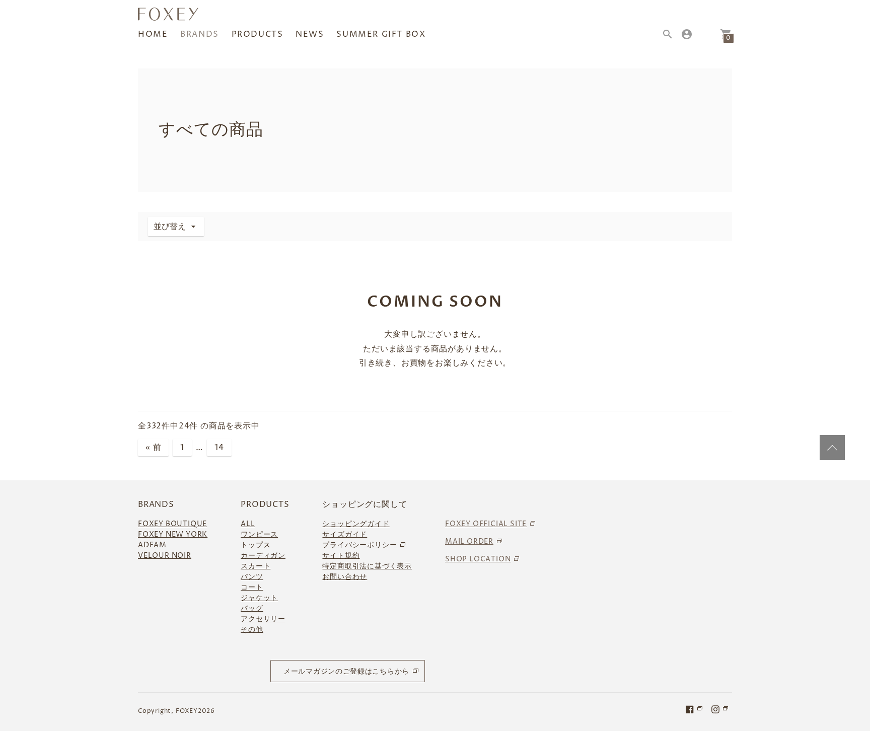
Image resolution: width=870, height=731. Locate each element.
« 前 (153, 447)
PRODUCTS (257, 34)
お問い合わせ (344, 576)
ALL (248, 524)
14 (219, 447)
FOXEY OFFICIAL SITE (486, 524)
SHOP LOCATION (478, 559)
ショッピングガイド (355, 524)
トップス (255, 545)
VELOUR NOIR (164, 555)
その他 (252, 629)
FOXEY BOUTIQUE (172, 524)
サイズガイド (344, 534)
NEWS (310, 34)
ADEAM (152, 545)
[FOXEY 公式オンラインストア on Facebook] (695, 708)
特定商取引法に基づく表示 (367, 566)
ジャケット (259, 598)
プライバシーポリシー (359, 545)
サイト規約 (340, 555)
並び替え (170, 226)
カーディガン (263, 555)
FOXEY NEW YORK (172, 534)
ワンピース (259, 534)
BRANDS (199, 34)
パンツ (252, 576)
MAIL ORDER (469, 541)
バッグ (252, 608)
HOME (153, 34)
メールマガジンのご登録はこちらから (346, 671)
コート (252, 587)
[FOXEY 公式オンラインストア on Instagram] (720, 708)
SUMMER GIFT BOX (380, 34)
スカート (255, 566)
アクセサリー (263, 619)
